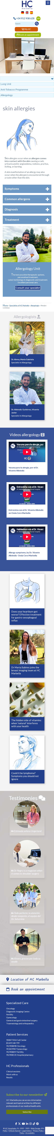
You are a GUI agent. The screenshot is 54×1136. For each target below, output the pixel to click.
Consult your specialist (28, 288)
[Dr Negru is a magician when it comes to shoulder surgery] (27, 853)
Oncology (10, 1008)
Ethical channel (14, 1131)
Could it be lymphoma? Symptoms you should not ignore (25, 776)
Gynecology (11, 1017)
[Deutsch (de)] (22, 12)
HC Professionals (17, 1066)
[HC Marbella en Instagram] (30, 1124)
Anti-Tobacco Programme (14, 89)
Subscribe (27, 1112)
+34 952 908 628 (25, 18)
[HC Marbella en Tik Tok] (33, 1124)
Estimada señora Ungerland (27, 831)
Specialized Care (17, 1003)
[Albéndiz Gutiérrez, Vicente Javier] (27, 388)
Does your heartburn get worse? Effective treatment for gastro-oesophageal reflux (26, 616)
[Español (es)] (31, 12)
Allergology (7, 95)
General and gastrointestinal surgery (21, 1020)
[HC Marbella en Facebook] (16, 1124)
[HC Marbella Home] (27, 4)
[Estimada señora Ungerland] (27, 814)
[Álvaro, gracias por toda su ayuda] (27, 941)
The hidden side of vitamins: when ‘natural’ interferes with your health (26, 723)
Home (5, 306)
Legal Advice (27, 1131)
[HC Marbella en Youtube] (23, 1124)
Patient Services (17, 1034)
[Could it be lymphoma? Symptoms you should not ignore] (27, 752)
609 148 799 (13, 1043)
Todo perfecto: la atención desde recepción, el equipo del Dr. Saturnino (26, 916)
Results (9, 1077)
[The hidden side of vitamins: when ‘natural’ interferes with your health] (27, 699)
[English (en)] (26, 12)
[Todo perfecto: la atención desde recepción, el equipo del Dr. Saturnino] (27, 896)
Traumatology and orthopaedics (20, 1023)
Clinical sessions (13, 1071)
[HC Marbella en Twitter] (19, 1124)
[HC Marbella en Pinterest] (37, 1124)
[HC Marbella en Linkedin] (27, 1124)
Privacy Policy (38, 1131)
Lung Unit (6, 84)
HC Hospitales (10, 1128)
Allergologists (25, 316)
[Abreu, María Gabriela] (27, 338)
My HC (27, 29)
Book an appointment (29, 34)
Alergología (35, 306)
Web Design (35, 1128)
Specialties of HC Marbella (19, 306)
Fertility (9, 1014)
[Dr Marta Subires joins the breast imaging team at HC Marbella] (27, 646)
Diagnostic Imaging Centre (17, 1011)
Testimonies (24, 798)
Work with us (12, 1074)
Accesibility (30, 1133)
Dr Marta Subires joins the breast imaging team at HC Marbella (25, 670)
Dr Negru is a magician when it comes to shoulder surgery (26, 872)
